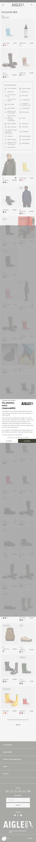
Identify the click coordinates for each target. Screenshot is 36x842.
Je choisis (9, 441)
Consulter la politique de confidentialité (12, 435)
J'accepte (27, 441)
